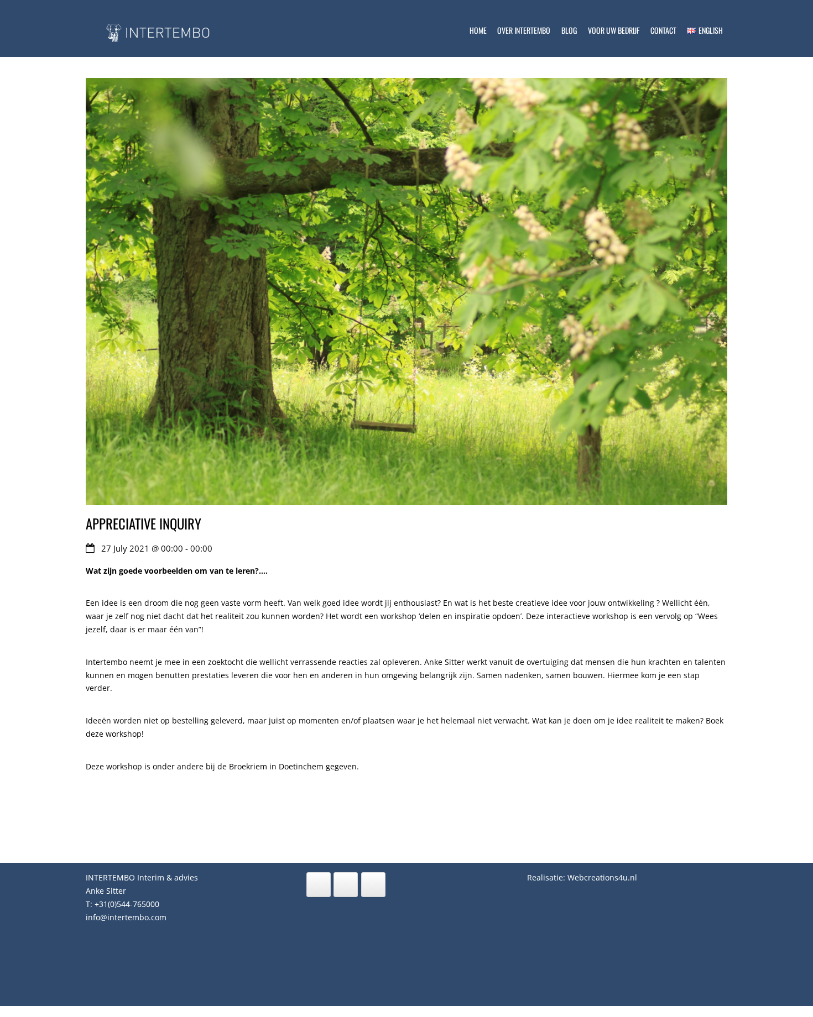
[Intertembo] (169, 48)
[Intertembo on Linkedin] (318, 884)
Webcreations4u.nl (602, 877)
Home (478, 30)
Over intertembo (523, 30)
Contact (663, 30)
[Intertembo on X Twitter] (373, 884)
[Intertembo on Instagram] (345, 884)
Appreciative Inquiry (143, 523)
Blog (569, 30)
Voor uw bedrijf (613, 30)
